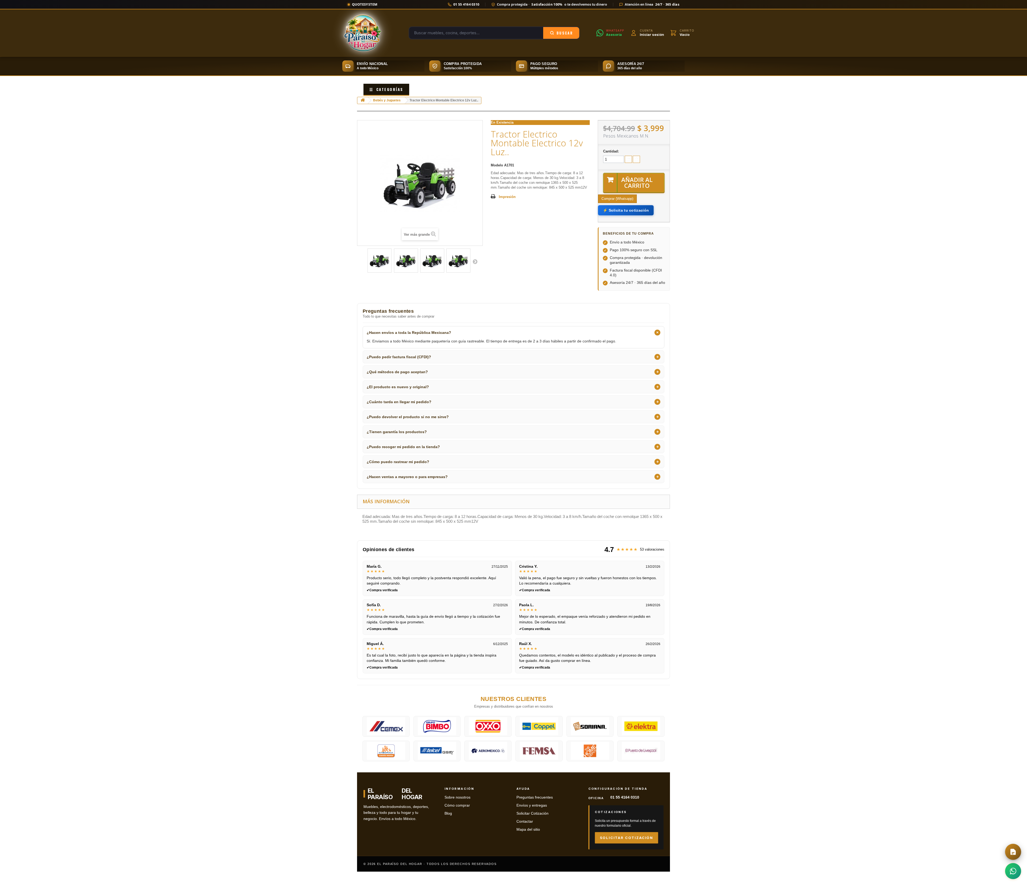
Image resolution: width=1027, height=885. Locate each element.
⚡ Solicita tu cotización (626, 210)
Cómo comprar (457, 805)
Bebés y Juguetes (387, 100)
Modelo (497, 165)
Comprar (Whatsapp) (617, 199)
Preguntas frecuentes (534, 797)
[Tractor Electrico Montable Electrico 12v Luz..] (379, 260)
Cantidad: (611, 151)
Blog (448, 813)
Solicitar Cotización (532, 813)
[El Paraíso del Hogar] (362, 33)
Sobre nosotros (457, 797)
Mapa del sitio (528, 829)
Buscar (565, 33)
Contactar (524, 821)
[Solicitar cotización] (1013, 852)
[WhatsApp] (1013, 871)
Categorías (386, 89)
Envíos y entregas (531, 805)
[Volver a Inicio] (363, 100)
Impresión (507, 197)
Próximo (475, 261)
